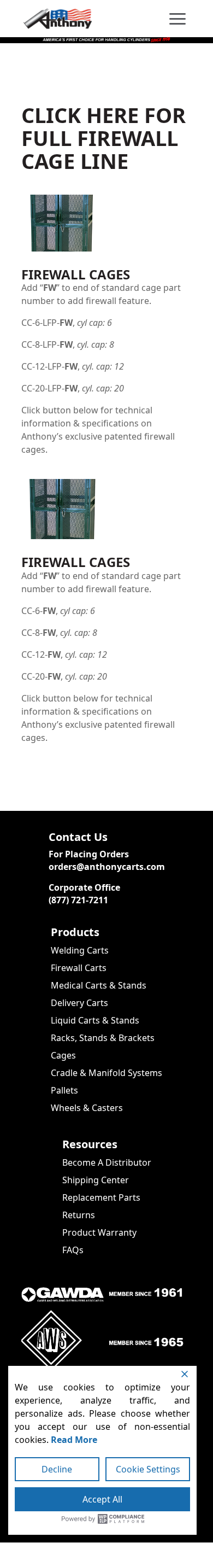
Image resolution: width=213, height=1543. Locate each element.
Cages (63, 1055)
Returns (78, 1215)
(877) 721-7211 (78, 900)
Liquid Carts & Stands (95, 1020)
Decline (57, 1469)
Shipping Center (95, 1180)
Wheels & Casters (87, 1108)
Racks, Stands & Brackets (103, 1038)
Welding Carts (80, 950)
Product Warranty (99, 1232)
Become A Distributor (106, 1162)
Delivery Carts (79, 1003)
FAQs (73, 1250)
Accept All (102, 1499)
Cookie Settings (148, 1469)
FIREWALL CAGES (75, 274)
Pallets (64, 1090)
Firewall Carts (78, 968)
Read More (74, 1440)
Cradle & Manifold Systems (106, 1073)
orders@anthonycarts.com (107, 867)
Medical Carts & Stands (98, 985)
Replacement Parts (101, 1197)
